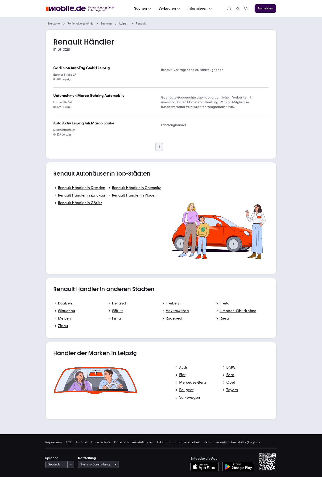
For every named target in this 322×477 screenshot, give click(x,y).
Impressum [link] (53, 442)
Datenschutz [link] (100, 442)
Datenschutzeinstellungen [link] (133, 442)
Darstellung (87, 458)
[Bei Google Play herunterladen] (238, 466)
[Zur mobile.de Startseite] (84, 9)
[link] (238, 8)
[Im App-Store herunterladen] (205, 466)
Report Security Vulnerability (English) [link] (232, 442)
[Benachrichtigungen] (228, 8)
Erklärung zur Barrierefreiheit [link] (178, 442)
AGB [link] (69, 442)
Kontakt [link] (81, 442)
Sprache (51, 458)
